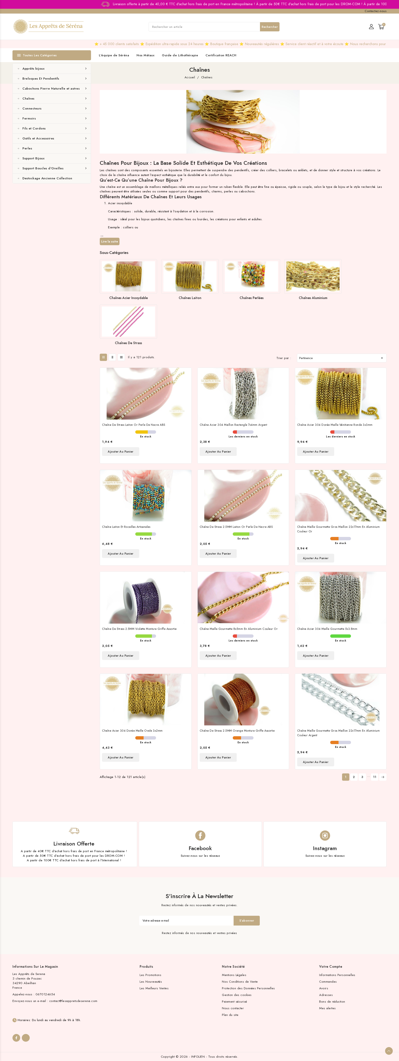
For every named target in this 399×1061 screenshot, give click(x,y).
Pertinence (341, 358)
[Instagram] (26, 1038)
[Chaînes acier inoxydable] (128, 276)
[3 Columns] (103, 357)
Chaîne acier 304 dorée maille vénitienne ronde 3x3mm (335, 425)
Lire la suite (109, 241)
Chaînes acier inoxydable (128, 297)
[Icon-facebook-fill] (16, 1038)
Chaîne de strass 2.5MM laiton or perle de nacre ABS (236, 527)
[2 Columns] (112, 357)
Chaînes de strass (128, 343)
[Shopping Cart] (381, 27)
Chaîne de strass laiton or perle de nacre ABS (133, 425)
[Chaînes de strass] (128, 321)
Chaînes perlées (252, 297)
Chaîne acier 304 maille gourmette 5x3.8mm (327, 629)
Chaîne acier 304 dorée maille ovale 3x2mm (132, 731)
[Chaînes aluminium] (313, 276)
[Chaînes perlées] (251, 276)
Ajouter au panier (120, 451)
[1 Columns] (121, 357)
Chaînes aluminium (313, 297)
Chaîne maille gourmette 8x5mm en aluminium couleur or (239, 629)
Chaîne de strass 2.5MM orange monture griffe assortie (237, 731)
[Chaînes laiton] (190, 276)
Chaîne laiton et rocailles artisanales (126, 527)
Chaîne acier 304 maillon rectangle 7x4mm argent (233, 425)
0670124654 (45, 994)
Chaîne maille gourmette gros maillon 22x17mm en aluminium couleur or (338, 529)
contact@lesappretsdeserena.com (73, 1001)
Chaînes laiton (190, 297)
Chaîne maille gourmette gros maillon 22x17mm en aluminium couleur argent (338, 733)
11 (374, 777)
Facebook (200, 848)
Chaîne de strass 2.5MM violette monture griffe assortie (139, 629)
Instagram (325, 848)
